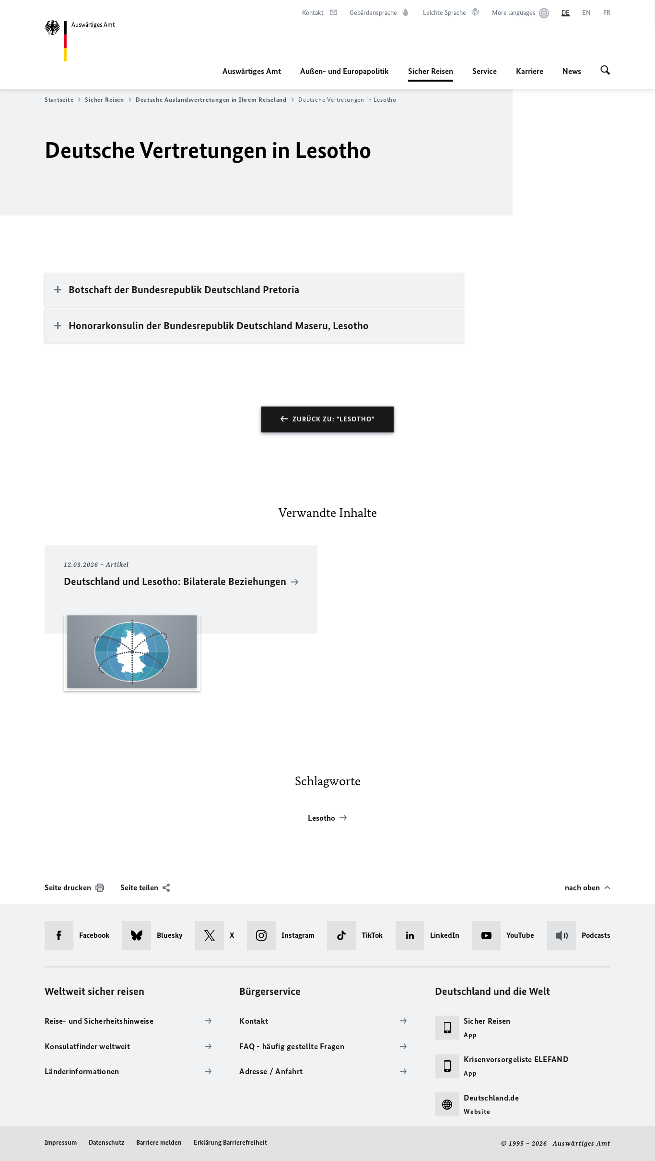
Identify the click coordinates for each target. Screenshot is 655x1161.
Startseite (59, 99)
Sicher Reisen (430, 74)
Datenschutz (106, 1142)
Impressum (61, 1142)
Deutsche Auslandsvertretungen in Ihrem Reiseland (211, 99)
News (571, 71)
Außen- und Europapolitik (344, 71)
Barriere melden (159, 1142)
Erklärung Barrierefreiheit (230, 1142)
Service (484, 71)
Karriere (529, 71)
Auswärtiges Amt (251, 71)
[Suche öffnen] (605, 71)
